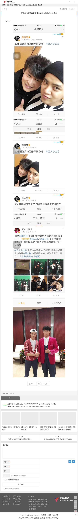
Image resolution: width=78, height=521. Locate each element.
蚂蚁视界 (36, 518)
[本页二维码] (75, 514)
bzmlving (44, 404)
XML (26, 515)
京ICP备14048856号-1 (52, 518)
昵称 (6, 462)
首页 (4, 5)
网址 (5, 471)
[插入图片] (73, 461)
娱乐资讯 (10, 5)
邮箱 (6, 466)
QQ (5, 475)
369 (10, 398)
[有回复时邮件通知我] (5, 488)
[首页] (75, 497)
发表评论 (64, 9)
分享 (46, 384)
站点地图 (55, 515)
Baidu (31, 515)
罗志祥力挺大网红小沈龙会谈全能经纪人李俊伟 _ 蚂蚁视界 (33, 406)
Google (37, 515)
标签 (49, 515)
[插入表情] (69, 461)
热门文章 (43, 515)
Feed (21, 515)
